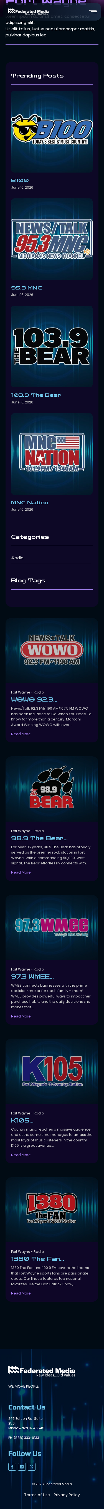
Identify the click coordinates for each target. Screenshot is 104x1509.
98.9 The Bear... (39, 838)
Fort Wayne (22, 692)
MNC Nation (29, 503)
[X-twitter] (31, 1467)
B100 (20, 180)
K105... (22, 1120)
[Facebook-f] (12, 1467)
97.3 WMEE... (32, 976)
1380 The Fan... (37, 1259)
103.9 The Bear (36, 395)
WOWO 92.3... (34, 699)
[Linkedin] (22, 1467)
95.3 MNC (26, 288)
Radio (39, 692)
